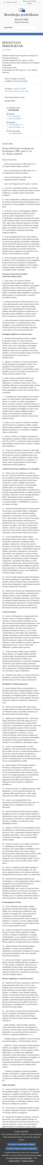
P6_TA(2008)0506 (15, 133)
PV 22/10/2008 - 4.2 (15, 125)
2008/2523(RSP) (20, 89)
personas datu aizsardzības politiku (20, 1158)
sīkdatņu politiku (14, 1161)
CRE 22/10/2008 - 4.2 (16, 127)
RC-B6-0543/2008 (20, 81)
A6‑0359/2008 (33, 478)
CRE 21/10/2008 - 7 (15, 119)
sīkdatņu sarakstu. (28, 1161)
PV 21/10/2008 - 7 (15, 116)
